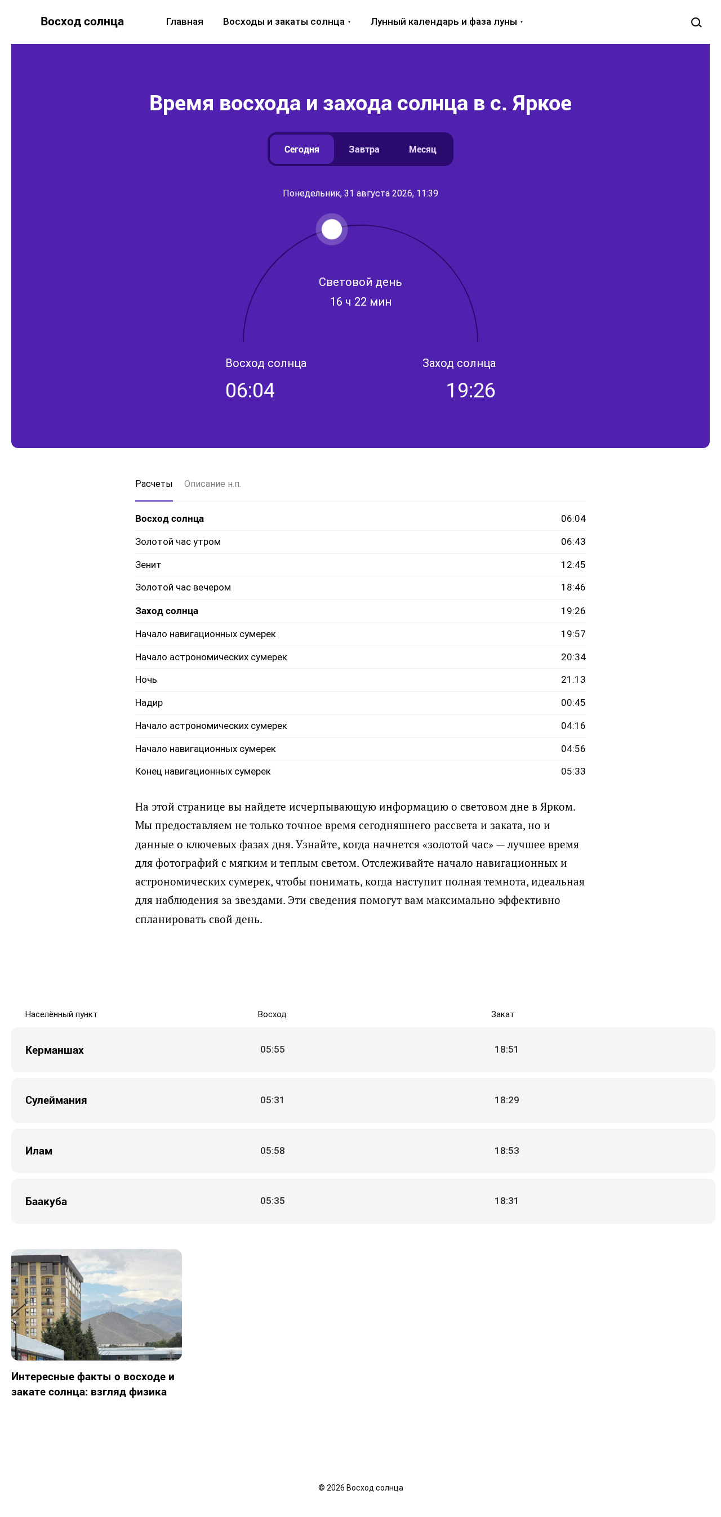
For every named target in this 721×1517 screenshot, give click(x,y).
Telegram (394, 967)
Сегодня (301, 149)
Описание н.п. (212, 483)
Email (439, 967)
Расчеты (154, 483)
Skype (349, 967)
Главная (184, 21)
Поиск (696, 21)
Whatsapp (417, 967)
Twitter (327, 967)
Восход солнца (82, 21)
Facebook (304, 967)
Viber (372, 967)
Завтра (364, 149)
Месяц (423, 149)
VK (282, 967)
